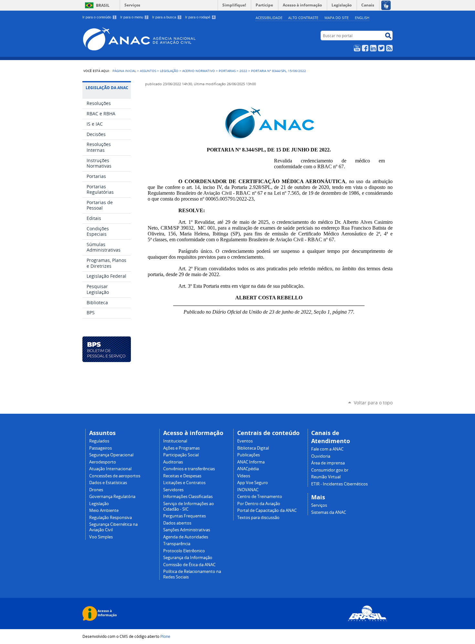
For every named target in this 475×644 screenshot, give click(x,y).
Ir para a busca (166, 17)
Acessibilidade (269, 17)
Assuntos (148, 70)
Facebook (365, 48)
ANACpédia (248, 469)
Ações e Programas (181, 448)
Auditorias (173, 462)
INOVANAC (248, 490)
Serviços (132, 5)
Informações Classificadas (188, 496)
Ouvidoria (320, 456)
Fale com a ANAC (327, 449)
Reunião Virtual (326, 477)
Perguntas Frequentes (184, 516)
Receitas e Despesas (182, 476)
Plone (165, 636)
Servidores (173, 490)
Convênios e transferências (189, 469)
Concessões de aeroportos (114, 476)
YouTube (357, 48)
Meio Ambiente (104, 510)
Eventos (245, 441)
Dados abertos (177, 523)
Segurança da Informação (187, 557)
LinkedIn (373, 48)
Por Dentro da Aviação (258, 503)
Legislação (169, 70)
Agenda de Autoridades (185, 537)
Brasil (103, 5)
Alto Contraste (303, 17)
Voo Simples (101, 537)
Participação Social (181, 455)
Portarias (227, 70)
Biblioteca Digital (253, 448)
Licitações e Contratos (184, 482)
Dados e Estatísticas (108, 482)
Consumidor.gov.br (329, 470)
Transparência (176, 543)
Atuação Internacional (110, 469)
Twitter (381, 48)
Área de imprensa (328, 463)
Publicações (248, 455)
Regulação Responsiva (110, 517)
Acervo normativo (198, 70)
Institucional (175, 441)
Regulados (99, 441)
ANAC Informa (251, 462)
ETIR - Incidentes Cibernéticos (339, 484)
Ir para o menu (133, 17)
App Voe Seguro (252, 482)
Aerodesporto (102, 462)
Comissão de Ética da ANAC (189, 564)
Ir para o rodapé (200, 17)
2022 (243, 70)
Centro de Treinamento (259, 496)
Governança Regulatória (112, 496)
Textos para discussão (258, 517)
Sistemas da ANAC (328, 512)
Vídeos (243, 476)
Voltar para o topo (373, 403)
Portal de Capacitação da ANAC (267, 510)
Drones (96, 490)
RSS (389, 48)
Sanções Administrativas (186, 530)
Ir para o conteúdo (98, 17)
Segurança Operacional (111, 455)
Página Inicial (124, 70)
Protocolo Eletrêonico (184, 551)
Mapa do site (336, 17)
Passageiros (100, 448)
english (362, 17)
